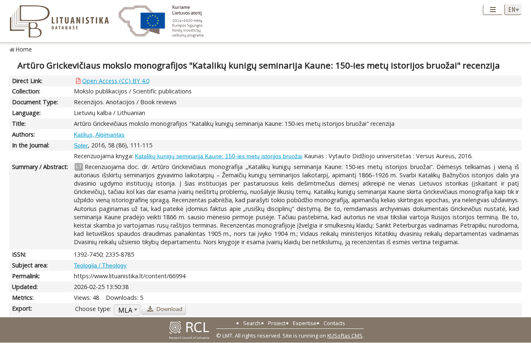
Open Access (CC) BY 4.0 (115, 81)
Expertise (305, 323)
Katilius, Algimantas (99, 134)
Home (24, 49)
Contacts (334, 323)
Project (276, 323)
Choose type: (93, 309)
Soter (81, 145)
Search (252, 323)
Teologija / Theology (100, 265)
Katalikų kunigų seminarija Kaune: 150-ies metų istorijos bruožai (218, 156)
